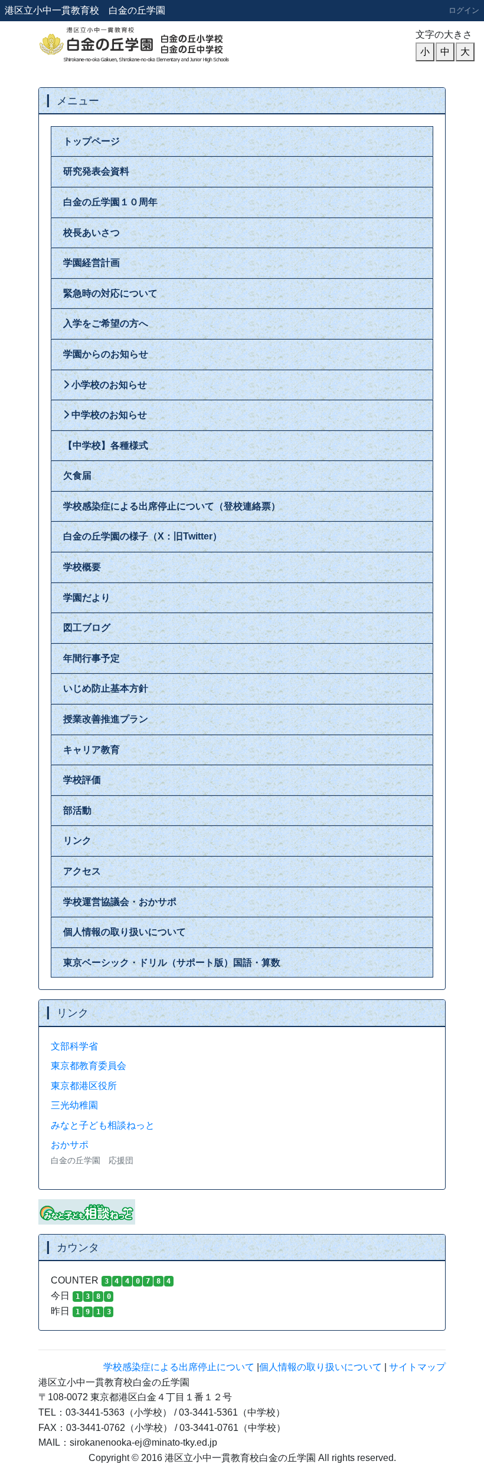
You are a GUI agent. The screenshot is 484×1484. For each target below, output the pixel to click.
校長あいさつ (91, 233)
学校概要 (82, 567)
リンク (77, 840)
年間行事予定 (91, 658)
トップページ (91, 141)
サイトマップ (417, 1367)
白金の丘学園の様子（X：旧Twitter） (142, 536)
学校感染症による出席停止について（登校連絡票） (171, 506)
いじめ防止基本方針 (105, 688)
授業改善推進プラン (105, 719)
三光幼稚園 (74, 1105)
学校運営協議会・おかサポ (119, 902)
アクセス (82, 871)
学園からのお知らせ (105, 354)
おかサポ (70, 1145)
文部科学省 (74, 1046)
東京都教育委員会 (88, 1066)
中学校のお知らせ (108, 415)
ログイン (464, 10)
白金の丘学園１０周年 (110, 202)
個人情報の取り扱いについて (124, 932)
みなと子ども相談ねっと (103, 1125)
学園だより (86, 598)
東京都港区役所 (84, 1086)
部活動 (77, 810)
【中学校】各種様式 (105, 445)
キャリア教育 (91, 750)
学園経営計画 (91, 263)
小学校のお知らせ (108, 385)
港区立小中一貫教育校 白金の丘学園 (85, 10)
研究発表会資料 (96, 171)
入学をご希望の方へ (105, 323)
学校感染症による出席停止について (178, 1367)
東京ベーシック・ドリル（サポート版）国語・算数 (171, 962)
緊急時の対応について (110, 293)
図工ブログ (86, 628)
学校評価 (82, 780)
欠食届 (77, 475)
